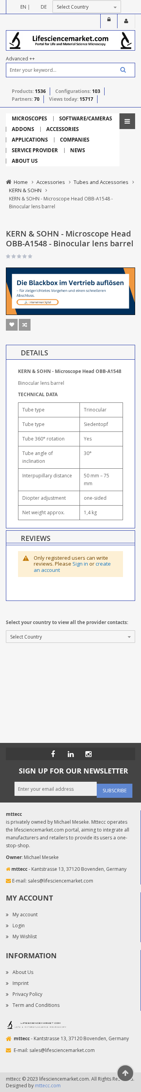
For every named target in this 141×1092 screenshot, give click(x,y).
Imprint (21, 983)
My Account (126, 21)
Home (21, 182)
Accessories (50, 182)
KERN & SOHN (25, 190)
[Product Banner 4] (70, 291)
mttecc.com (48, 1085)
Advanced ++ (20, 58)
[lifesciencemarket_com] (88, 754)
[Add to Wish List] (12, 325)
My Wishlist (25, 936)
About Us (23, 972)
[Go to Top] (125, 1073)
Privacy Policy (27, 994)
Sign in (80, 563)
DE (44, 7)
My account (25, 914)
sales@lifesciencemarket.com (60, 880)
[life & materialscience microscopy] (70, 39)
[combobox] (70, 70)
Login (109, 21)
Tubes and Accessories (101, 182)
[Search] (120, 69)
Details (34, 352)
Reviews (36, 538)
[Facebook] (53, 754)
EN (23, 7)
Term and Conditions (36, 1005)
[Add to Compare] (25, 325)
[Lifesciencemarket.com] (70, 754)
